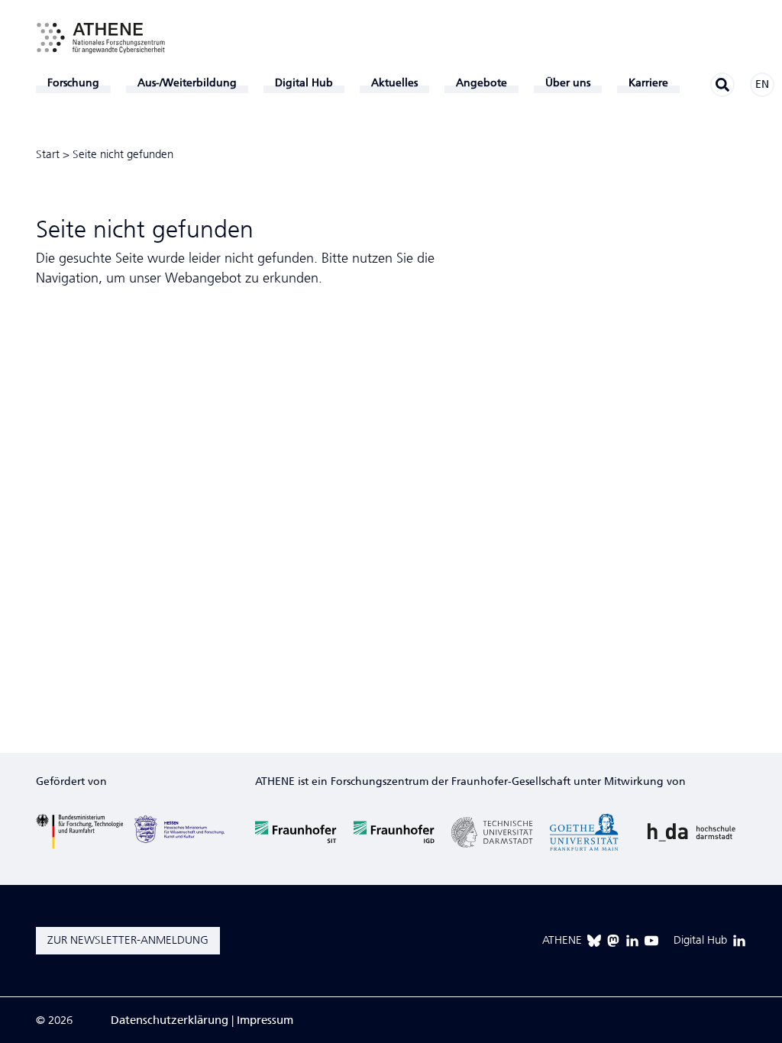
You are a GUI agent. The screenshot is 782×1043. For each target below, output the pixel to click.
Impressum (265, 1020)
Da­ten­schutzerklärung (169, 1020)
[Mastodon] (613, 941)
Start (48, 154)
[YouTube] (651, 941)
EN (762, 84)
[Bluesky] (594, 941)
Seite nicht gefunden (123, 154)
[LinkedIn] (632, 941)
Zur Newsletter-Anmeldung (127, 940)
